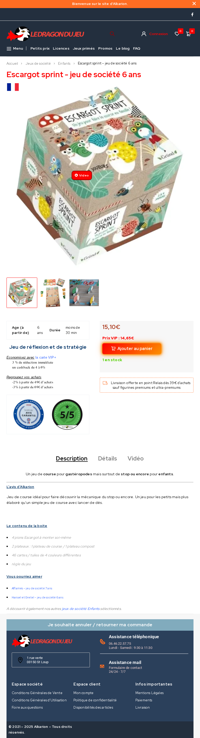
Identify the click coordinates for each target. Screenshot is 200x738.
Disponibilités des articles (93, 707)
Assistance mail (125, 662)
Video (84, 175)
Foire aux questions (27, 707)
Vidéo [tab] (136, 458)
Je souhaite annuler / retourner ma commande (100, 625)
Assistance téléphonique (134, 636)
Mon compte (83, 693)
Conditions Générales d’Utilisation (39, 700)
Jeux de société (38, 63)
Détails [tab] (107, 458)
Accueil (12, 63)
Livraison (142, 707)
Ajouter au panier (135, 348)
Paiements (143, 700)
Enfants (64, 63)
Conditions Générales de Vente (37, 693)
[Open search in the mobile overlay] (112, 33)
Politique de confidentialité (95, 700)
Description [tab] (72, 458)
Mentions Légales (149, 693)
